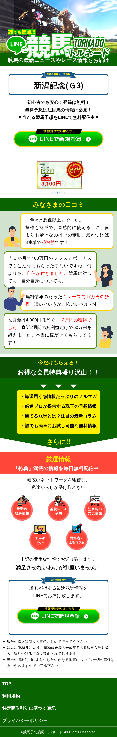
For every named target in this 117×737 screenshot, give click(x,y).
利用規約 (11, 696)
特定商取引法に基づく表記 (29, 708)
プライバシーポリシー (25, 720)
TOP (6, 683)
